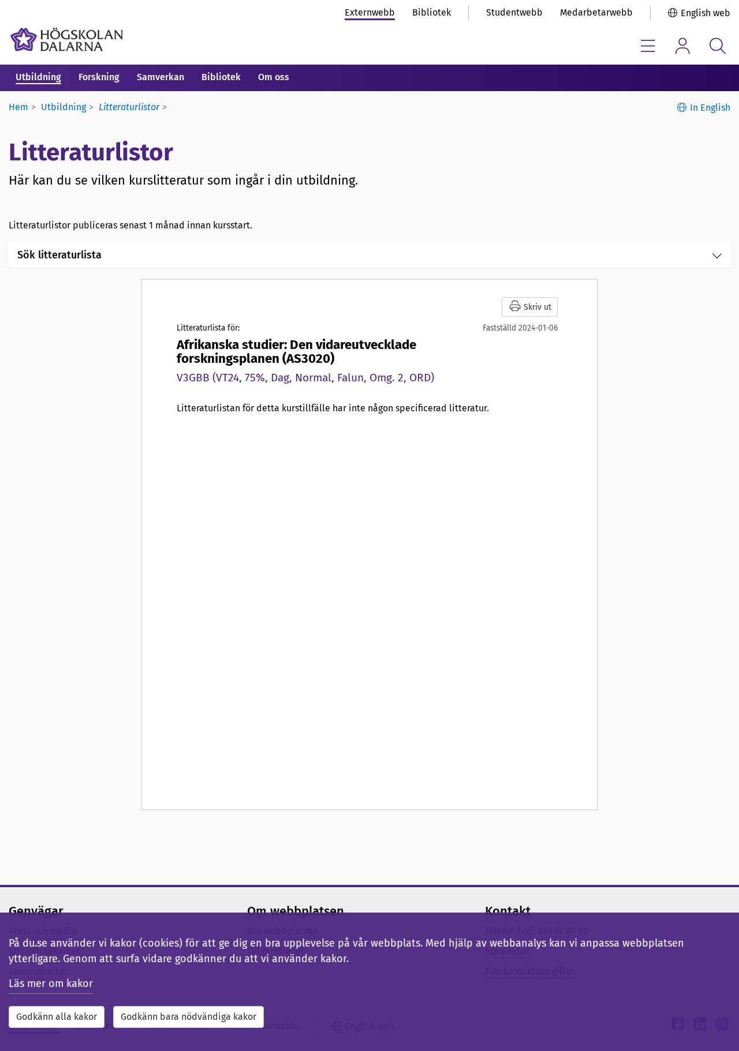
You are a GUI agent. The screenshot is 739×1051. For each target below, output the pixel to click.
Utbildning (38, 77)
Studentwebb (514, 12)
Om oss (273, 77)
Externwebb (370, 12)
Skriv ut (536, 307)
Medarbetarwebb (596, 12)
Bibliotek (431, 12)
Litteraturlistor (129, 107)
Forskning (99, 77)
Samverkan (160, 77)
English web (705, 12)
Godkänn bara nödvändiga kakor (188, 1016)
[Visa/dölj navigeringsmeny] (648, 46)
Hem (18, 107)
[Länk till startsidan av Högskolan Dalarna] (66, 39)
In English (710, 107)
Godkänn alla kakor (56, 1016)
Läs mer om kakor (51, 983)
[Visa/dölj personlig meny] (683, 46)
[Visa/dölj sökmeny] (717, 46)
